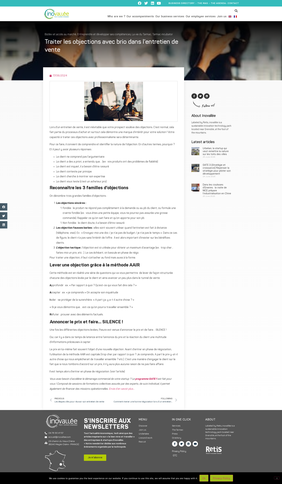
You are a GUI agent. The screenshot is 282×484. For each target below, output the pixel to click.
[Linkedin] (152, 3)
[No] (277, 478)
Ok (204, 478)
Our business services (169, 16)
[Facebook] (139, 3)
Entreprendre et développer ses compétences (104, 34)
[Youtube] (159, 3)
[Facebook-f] (174, 444)
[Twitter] (146, 3)
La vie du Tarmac (141, 34)
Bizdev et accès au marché (60, 34)
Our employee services (201, 16)
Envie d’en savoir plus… (122, 389)
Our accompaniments (140, 16)
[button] (236, 10)
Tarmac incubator (162, 34)
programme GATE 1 (146, 379)
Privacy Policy (221, 478)
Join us (222, 16)
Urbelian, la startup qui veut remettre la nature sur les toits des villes (216, 151)
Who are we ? (116, 16)
